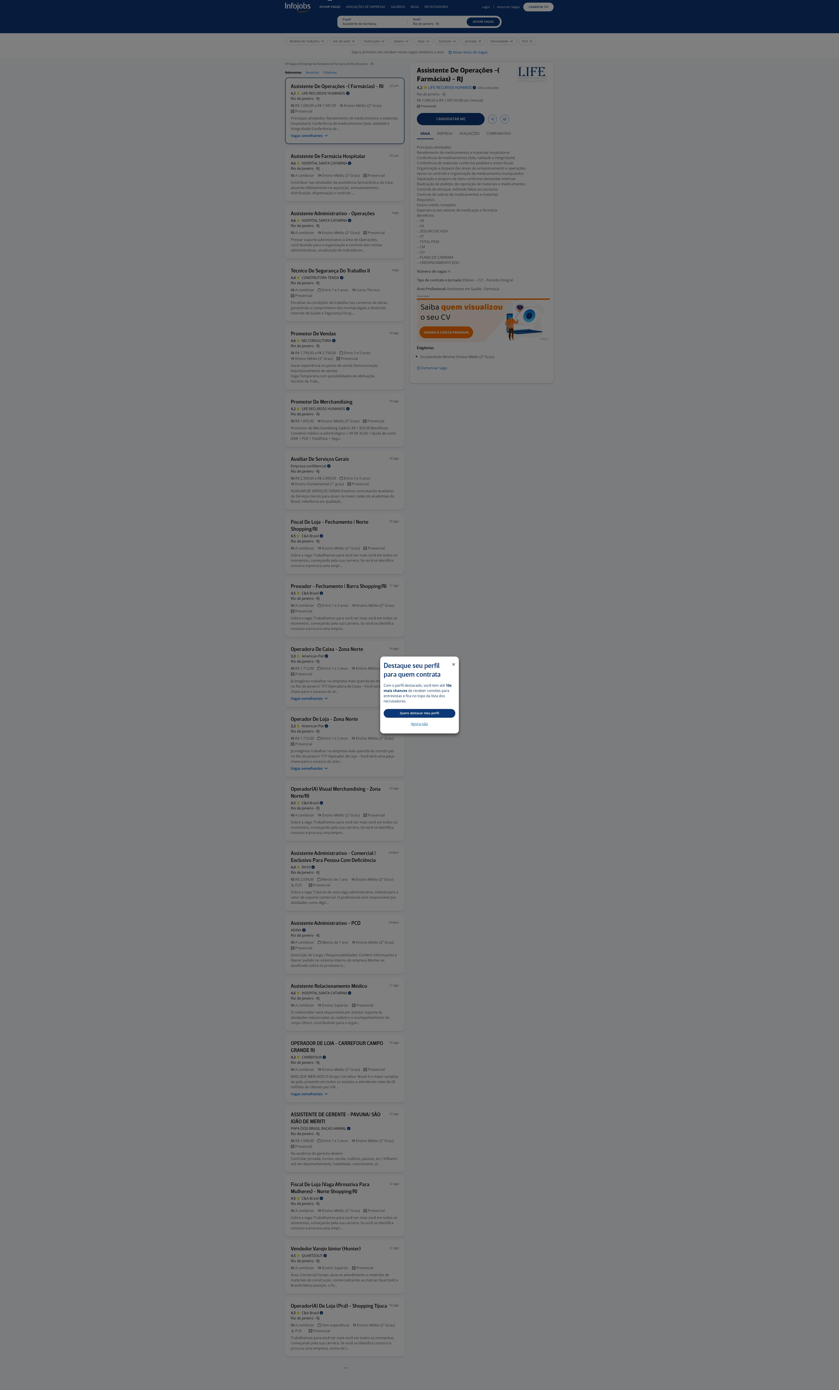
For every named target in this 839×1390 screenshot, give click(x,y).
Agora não (419, 723)
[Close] (453, 664)
